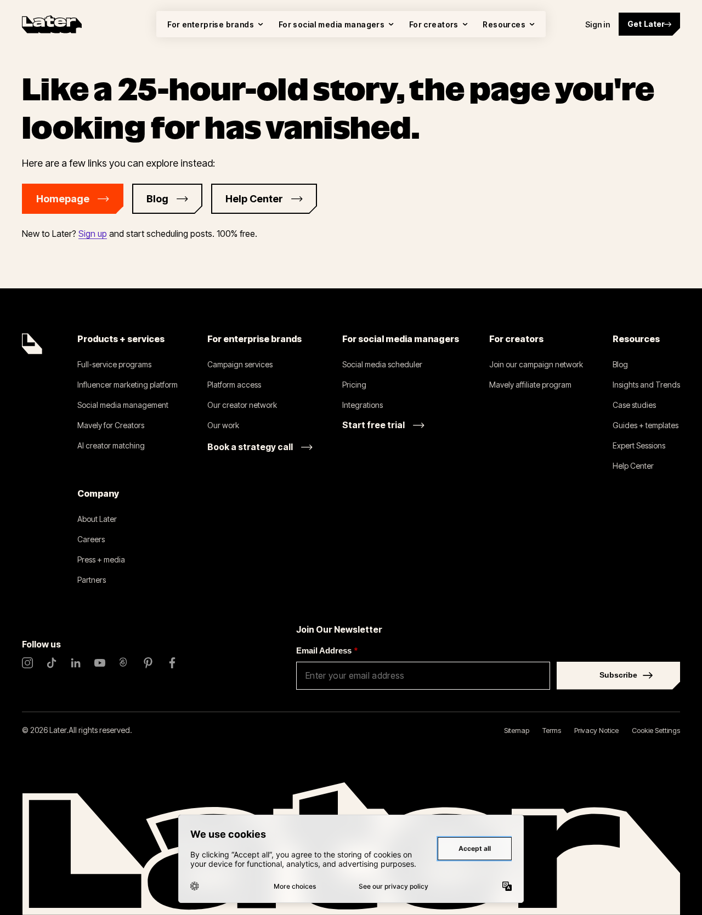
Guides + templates (645, 425)
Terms (551, 730)
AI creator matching (111, 445)
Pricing (354, 384)
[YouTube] (99, 662)
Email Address (327, 650)
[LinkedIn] (75, 662)
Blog (620, 364)
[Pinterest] (148, 662)
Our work (223, 425)
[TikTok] (51, 662)
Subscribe (618, 674)
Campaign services (240, 364)
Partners (91, 579)
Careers (91, 539)
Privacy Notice (596, 730)
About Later (97, 519)
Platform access (234, 384)
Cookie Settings (656, 730)
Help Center (633, 465)
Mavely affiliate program (530, 384)
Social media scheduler (382, 364)
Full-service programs (114, 364)
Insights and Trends (646, 384)
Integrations (362, 405)
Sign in (597, 24)
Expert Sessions (639, 445)
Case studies (634, 405)
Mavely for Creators (110, 425)
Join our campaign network (536, 364)
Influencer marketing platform (127, 384)
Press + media (101, 559)
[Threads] (123, 662)
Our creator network (242, 405)
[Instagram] (27, 662)
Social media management (122, 405)
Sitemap (516, 730)
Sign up (92, 233)
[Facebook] (172, 662)
